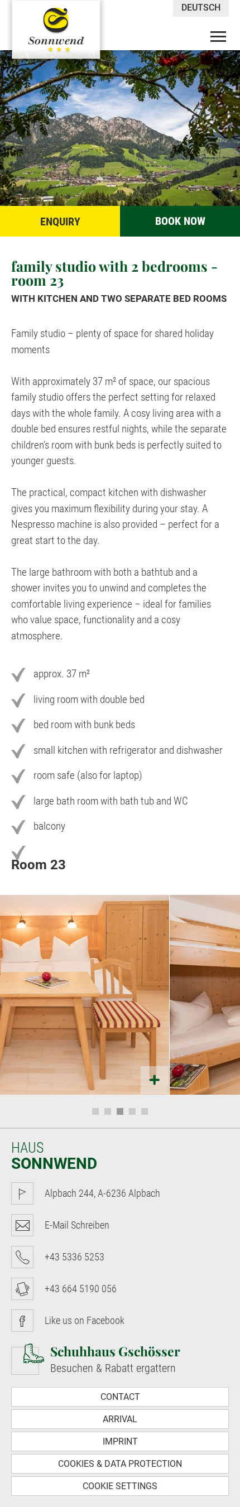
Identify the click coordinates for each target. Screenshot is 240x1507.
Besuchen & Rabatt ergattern (115, 1358)
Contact (120, 1397)
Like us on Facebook (84, 1320)
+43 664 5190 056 (81, 1288)
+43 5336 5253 (74, 1257)
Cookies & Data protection (120, 1463)
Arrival (120, 1419)
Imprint (120, 1441)
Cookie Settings (120, 1486)
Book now (180, 221)
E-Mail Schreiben (77, 1225)
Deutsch (200, 7)
